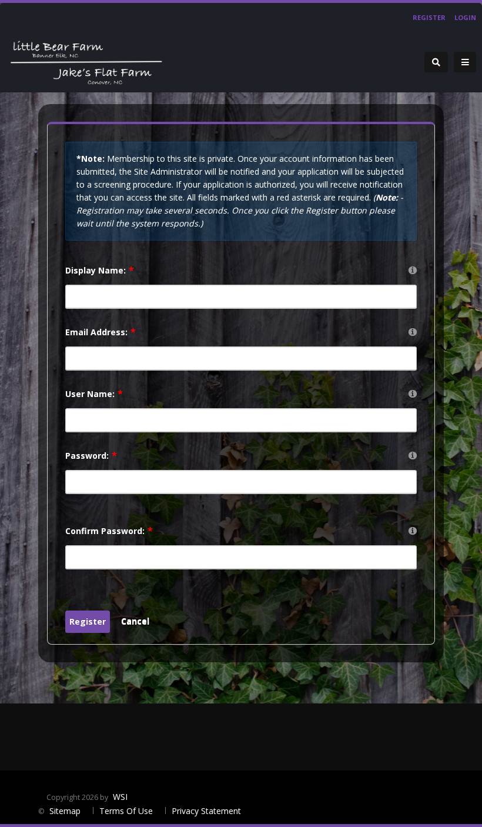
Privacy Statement (206, 810)
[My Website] (85, 60)
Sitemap (66, 810)
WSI (120, 796)
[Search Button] (436, 62)
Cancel (135, 620)
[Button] (465, 62)
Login (465, 17)
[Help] (413, 269)
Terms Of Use (126, 810)
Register (429, 17)
